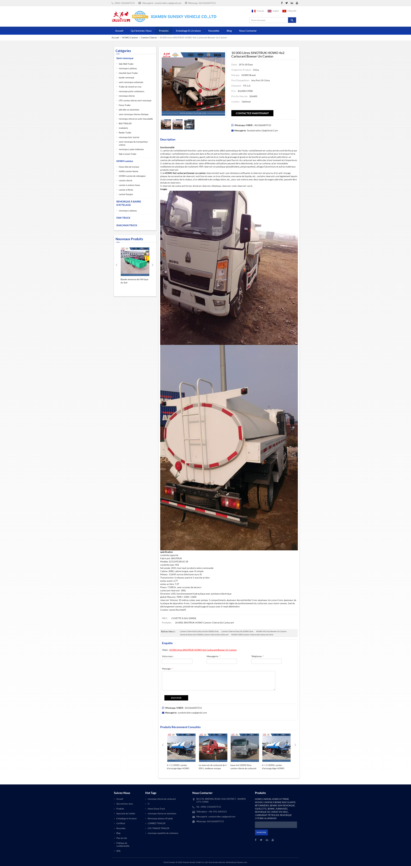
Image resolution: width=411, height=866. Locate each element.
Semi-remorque (124, 58)
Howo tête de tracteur (129, 167)
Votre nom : (168, 656)
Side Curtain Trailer (127, 154)
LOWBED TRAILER (156, 823)
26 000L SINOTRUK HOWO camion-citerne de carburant (204, 622)
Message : (167, 668)
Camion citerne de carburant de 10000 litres (199, 631)
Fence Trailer (125, 105)
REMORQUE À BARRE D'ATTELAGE (128, 203)
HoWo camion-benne (128, 171)
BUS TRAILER (125, 123)
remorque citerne (127, 96)
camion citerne (149, 37)
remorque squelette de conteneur (163, 833)
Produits (164, 30)
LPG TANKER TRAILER (158, 828)
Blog (229, 30)
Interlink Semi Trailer (128, 73)
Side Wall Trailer (126, 64)
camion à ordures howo (129, 185)
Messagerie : (213, 656)
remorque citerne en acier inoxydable (136, 119)
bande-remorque (126, 77)
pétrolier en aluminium (129, 109)
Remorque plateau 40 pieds (160, 818)
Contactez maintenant (252, 113)
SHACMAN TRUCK (126, 225)
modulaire (123, 128)
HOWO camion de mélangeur (132, 176)
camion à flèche (126, 189)
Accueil (119, 30)
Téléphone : (257, 656)
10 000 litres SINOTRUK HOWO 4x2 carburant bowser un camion (203, 649)
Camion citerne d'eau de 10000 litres (237, 631)
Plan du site (121, 838)
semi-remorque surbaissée (131, 82)
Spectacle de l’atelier (125, 813)
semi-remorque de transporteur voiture (133, 143)
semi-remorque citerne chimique (134, 114)
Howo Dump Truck (156, 808)
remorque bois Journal (129, 137)
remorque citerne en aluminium (162, 813)
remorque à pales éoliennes (131, 149)
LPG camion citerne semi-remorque (135, 100)
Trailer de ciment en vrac (130, 86)
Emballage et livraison (188, 30)
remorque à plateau (128, 68)
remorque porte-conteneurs (131, 91)
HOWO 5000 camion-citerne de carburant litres (252, 634)
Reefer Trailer (125, 132)
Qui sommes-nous (141, 30)
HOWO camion (130, 37)
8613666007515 (207, 3)
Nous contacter (248, 30)
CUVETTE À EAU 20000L (183, 618)
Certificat (120, 823)
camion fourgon (126, 194)
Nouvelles (213, 30)
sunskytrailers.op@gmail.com (168, 3)
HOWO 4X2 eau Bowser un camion (271, 631)
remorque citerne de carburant (162, 799)
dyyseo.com (242, 862)
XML (118, 851)
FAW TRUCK (123, 217)
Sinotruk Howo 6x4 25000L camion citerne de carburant (204, 634)
